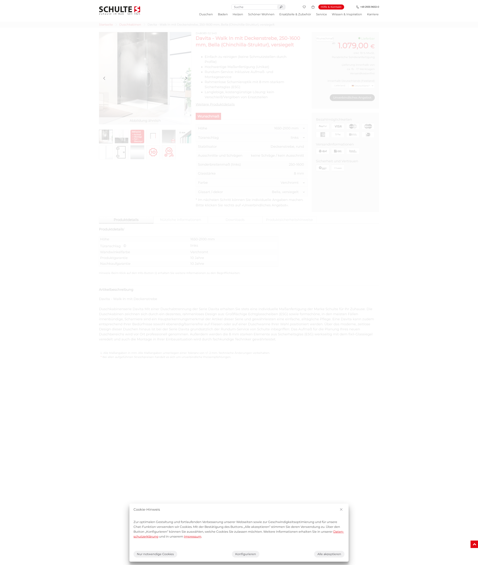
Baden (223, 14)
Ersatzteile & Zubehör (295, 14)
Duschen (206, 14)
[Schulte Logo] (119, 11)
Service (321, 14)
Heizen (238, 14)
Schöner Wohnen (261, 14)
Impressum (192, 536)
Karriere (373, 14)
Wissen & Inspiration (347, 14)
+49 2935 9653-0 (369, 6)
